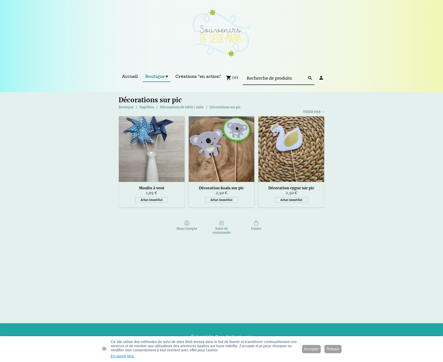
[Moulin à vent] (152, 149)
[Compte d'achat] (321, 78)
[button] (310, 78)
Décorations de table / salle (182, 107)
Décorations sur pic (225, 107)
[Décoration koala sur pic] (221, 149)
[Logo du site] (221, 35)
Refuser (332, 349)
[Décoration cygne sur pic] (291, 149)
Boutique (126, 107)
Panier (256, 228)
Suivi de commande (221, 230)
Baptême (147, 107)
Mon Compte (187, 228)
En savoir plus (122, 356)
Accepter (311, 349)
